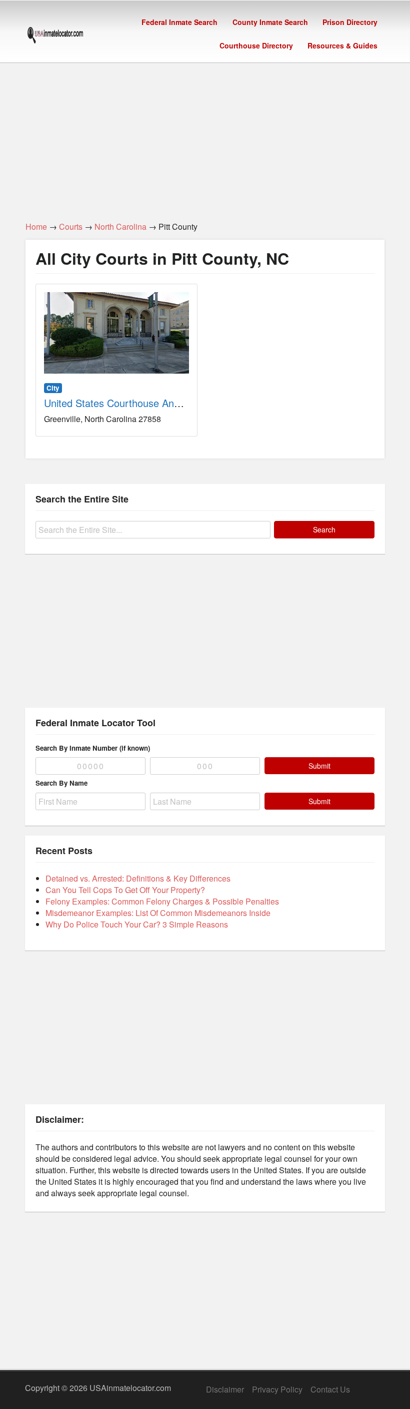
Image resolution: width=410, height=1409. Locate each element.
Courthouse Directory (256, 45)
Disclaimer (225, 1389)
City (52, 388)
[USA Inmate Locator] (55, 36)
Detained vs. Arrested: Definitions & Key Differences (138, 878)
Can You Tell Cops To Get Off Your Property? (125, 890)
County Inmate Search (270, 22)
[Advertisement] (205, 136)
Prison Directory (350, 22)
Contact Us (330, 1389)
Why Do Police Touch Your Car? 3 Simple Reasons (137, 924)
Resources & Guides (343, 45)
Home (36, 226)
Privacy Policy (277, 1389)
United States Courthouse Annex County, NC (144, 403)
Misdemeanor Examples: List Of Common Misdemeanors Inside (158, 913)
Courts (70, 226)
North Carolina (120, 226)
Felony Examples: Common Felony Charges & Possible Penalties (162, 901)
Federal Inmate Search (180, 22)
